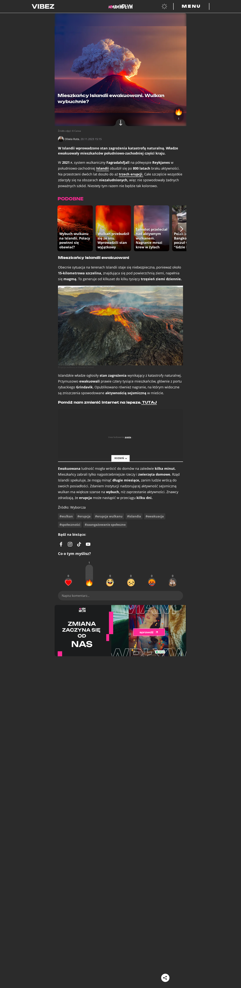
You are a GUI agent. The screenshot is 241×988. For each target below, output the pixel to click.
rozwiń (119, 458)
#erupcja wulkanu (109, 516)
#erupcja (84, 516)
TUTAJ (149, 402)
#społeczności (69, 525)
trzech (131, 174)
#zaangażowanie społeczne (105, 525)
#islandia (134, 516)
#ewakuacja (155, 516)
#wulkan (66, 516)
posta (128, 437)
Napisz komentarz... (75, 596)
